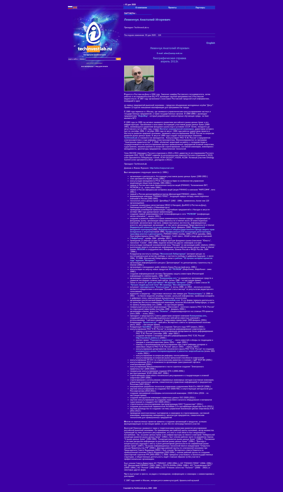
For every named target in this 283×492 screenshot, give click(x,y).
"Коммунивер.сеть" (168, 278)
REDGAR (141, 249)
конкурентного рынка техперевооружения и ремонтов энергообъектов (170, 351)
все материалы (87, 66)
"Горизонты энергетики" (161, 340)
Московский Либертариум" (173, 254)
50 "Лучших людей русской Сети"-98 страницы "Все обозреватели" (170, 283)
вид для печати (102, 66)
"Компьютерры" (195, 294)
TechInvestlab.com (171, 300)
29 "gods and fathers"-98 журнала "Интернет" (165, 282)
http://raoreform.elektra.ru (147, 338)
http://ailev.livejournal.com (162, 168)
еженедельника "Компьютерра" (155, 287)
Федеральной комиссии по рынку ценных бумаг (153, 227)
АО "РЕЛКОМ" (175, 269)
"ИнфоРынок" (137, 238)
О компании (141, 7)
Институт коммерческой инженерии (177, 129)
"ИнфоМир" (142, 116)
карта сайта (73, 59)
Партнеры (200, 7)
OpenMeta (146, 327)
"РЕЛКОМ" (191, 214)
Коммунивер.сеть (198, 316)
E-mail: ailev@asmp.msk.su (169, 53)
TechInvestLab (130, 138)
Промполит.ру (149, 322)
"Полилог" (164, 311)
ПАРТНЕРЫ (129, 13)
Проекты (172, 7)
